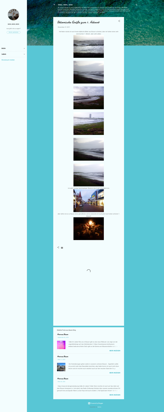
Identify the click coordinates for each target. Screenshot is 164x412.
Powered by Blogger (96, 403)
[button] (119, 21)
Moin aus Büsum (62, 334)
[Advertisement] (132, 45)
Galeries (99, 407)
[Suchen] (136, 5)
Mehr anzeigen (115, 351)
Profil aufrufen (13, 32)
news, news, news (65, 4)
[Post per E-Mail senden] (62, 248)
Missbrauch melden (8, 60)
